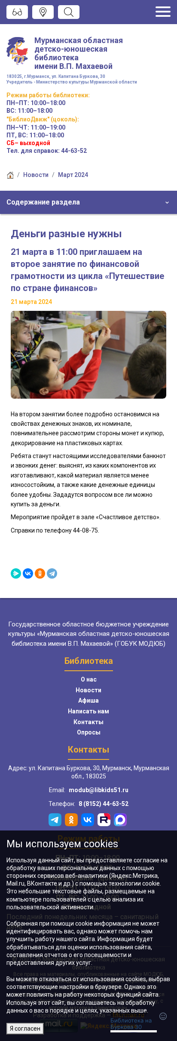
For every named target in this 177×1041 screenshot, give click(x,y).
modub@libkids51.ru (98, 790)
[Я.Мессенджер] (16, 573)
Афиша (88, 700)
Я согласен (25, 1028)
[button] (88, 202)
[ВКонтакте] (28, 573)
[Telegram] (52, 573)
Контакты (88, 722)
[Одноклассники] (40, 573)
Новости (36, 174)
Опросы (89, 732)
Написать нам (88, 711)
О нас (89, 679)
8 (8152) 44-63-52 (103, 803)
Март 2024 (73, 174)
